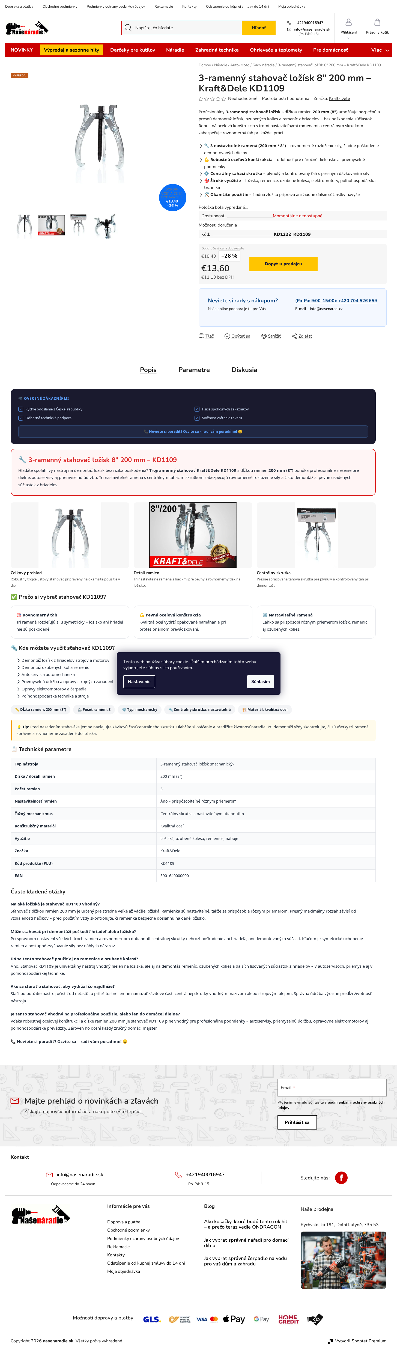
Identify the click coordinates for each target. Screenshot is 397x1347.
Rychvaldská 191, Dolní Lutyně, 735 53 (340, 1225)
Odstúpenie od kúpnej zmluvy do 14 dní (237, 6)
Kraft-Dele (339, 99)
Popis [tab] (148, 369)
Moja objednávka (291, 6)
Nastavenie (139, 682)
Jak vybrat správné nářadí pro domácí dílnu (246, 1243)
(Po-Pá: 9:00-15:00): (336, 300)
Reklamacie (163, 6)
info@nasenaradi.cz (326, 308)
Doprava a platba (19, 6)
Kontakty (189, 6)
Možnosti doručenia (218, 225)
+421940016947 (308, 22)
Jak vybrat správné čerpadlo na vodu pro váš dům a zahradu (245, 1261)
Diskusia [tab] (244, 369)
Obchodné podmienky (60, 6)
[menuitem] (21, 50)
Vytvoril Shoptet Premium (361, 1341)
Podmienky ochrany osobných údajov (116, 6)
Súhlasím (260, 682)
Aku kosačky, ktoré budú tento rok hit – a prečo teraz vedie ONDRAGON (245, 1224)
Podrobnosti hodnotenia (285, 99)
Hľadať (259, 28)
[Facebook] (341, 1178)
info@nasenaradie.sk (312, 29)
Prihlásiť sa (297, 1122)
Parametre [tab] (194, 369)
